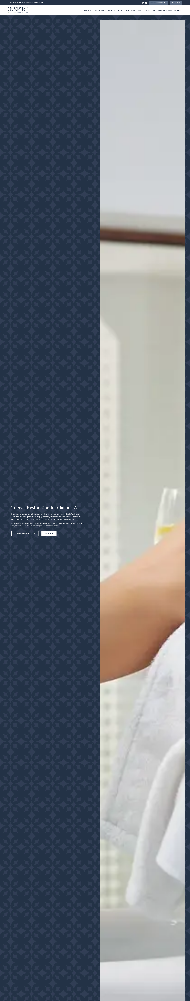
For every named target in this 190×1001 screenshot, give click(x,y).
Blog (170, 10)
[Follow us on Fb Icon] (142, 2)
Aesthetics (99, 10)
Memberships (131, 10)
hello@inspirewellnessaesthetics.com (32, 2)
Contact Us (178, 10)
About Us (161, 10)
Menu (123, 10)
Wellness (88, 10)
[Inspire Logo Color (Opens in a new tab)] (18, 10)
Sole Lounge (112, 10)
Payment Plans (150, 10)
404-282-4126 (14, 2)
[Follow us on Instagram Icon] (146, 2)
